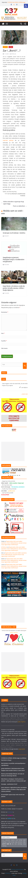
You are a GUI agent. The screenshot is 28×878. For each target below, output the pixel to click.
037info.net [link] (13, 54)
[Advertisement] (13, 451)
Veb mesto (4, 348)
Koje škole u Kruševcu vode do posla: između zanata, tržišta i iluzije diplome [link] (14, 288)
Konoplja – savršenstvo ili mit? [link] (9, 784)
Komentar (4, 312)
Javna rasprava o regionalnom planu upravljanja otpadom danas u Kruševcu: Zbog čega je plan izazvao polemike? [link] (14, 789)
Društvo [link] (5, 47)
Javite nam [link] (4, 821)
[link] (26, 6)
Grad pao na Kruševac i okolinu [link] (14, 233)
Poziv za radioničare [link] (20, 206)
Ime (3, 333)
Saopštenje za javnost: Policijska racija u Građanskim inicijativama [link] (13, 259)
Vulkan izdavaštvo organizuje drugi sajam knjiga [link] (12, 203)
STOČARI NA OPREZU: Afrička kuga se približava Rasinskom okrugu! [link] (16, 3)
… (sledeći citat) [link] (24, 394)
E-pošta (4, 341)
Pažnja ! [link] (10, 47)
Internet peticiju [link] (8, 140)
